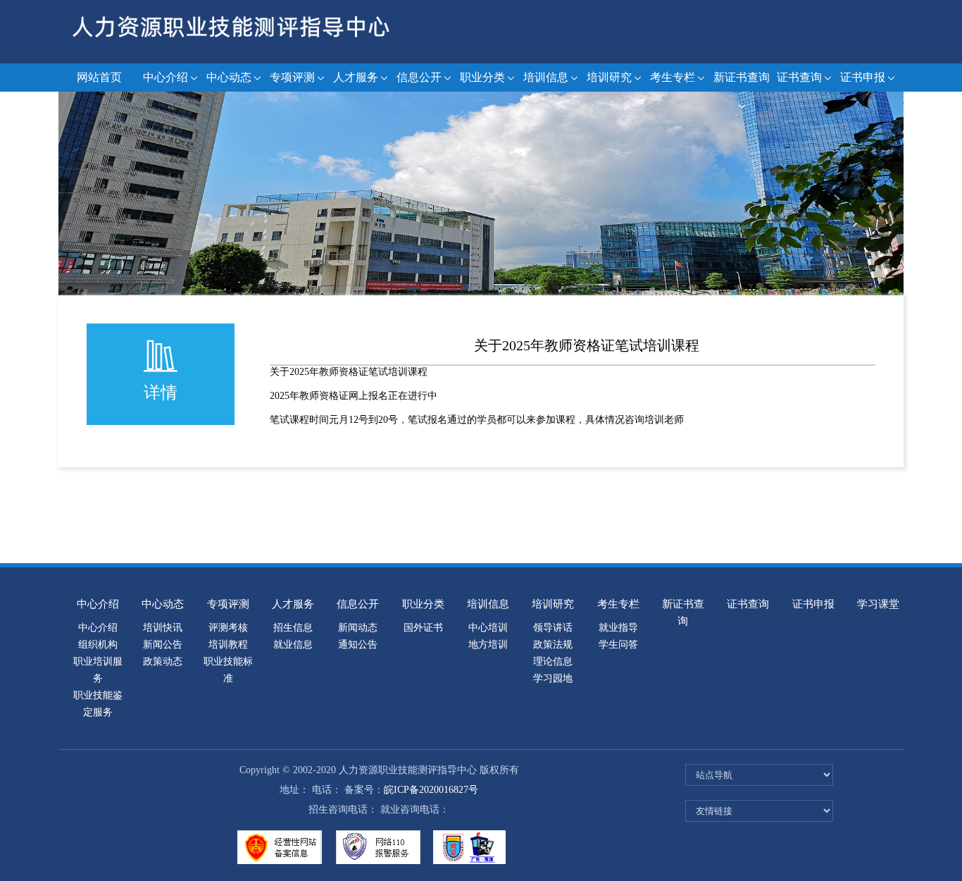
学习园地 (553, 678)
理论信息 (553, 661)
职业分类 (482, 77)
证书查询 (799, 77)
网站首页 (99, 77)
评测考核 (228, 627)
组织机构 (98, 644)
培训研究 (609, 77)
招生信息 (293, 627)
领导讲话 (553, 627)
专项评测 (292, 77)
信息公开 (419, 77)
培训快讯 (162, 627)
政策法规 (553, 644)
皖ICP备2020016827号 (431, 789)
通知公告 (357, 644)
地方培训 (488, 644)
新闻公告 (162, 644)
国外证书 (423, 627)
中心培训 (488, 627)
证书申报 (862, 77)
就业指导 (618, 627)
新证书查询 (741, 77)
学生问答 (618, 644)
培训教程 (228, 644)
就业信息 (293, 644)
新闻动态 (357, 627)
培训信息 (545, 77)
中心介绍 (165, 77)
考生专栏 (672, 77)
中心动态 (228, 77)
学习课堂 (878, 604)
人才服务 (355, 77)
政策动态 (162, 661)
